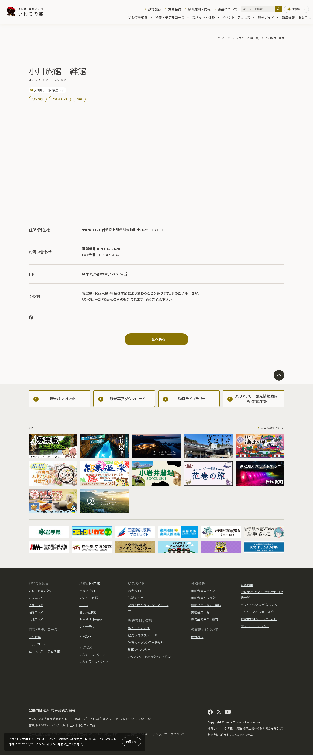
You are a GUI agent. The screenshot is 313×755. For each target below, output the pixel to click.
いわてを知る (138, 17)
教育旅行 (154, 9)
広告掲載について (272, 428)
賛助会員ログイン (203, 590)
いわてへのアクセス (92, 654)
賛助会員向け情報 (203, 597)
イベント (228, 17)
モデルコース (37, 644)
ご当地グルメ (59, 99)
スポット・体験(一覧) (247, 38)
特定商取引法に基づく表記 (259, 619)
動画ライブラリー (139, 649)
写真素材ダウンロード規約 (146, 642)
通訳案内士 (136, 597)
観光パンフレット (139, 628)
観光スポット (87, 590)
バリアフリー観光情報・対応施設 (149, 656)
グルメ (83, 605)
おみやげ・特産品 (90, 619)
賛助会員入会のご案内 (206, 605)
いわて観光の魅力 (41, 590)
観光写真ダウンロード (143, 635)
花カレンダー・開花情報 (44, 651)
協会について (227, 9)
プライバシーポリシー (44, 744)
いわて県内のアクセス (94, 661)
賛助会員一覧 (200, 612)
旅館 (79, 99)
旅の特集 (35, 637)
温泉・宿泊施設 (89, 612)
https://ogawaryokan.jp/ (102, 273)
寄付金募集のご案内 (204, 619)
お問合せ (304, 17)
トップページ (222, 38)
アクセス (243, 17)
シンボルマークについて (169, 734)
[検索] (278, 9)
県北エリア (36, 619)
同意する (131, 741)
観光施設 (37, 99)
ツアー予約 (86, 626)
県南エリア (36, 605)
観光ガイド (266, 17)
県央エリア (36, 597)
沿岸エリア (36, 612)
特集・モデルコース (170, 17)
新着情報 (288, 17)
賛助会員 (174, 9)
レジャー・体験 (88, 597)
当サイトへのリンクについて (259, 604)
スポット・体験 (203, 17)
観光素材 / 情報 (199, 9)
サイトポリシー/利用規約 (257, 612)
